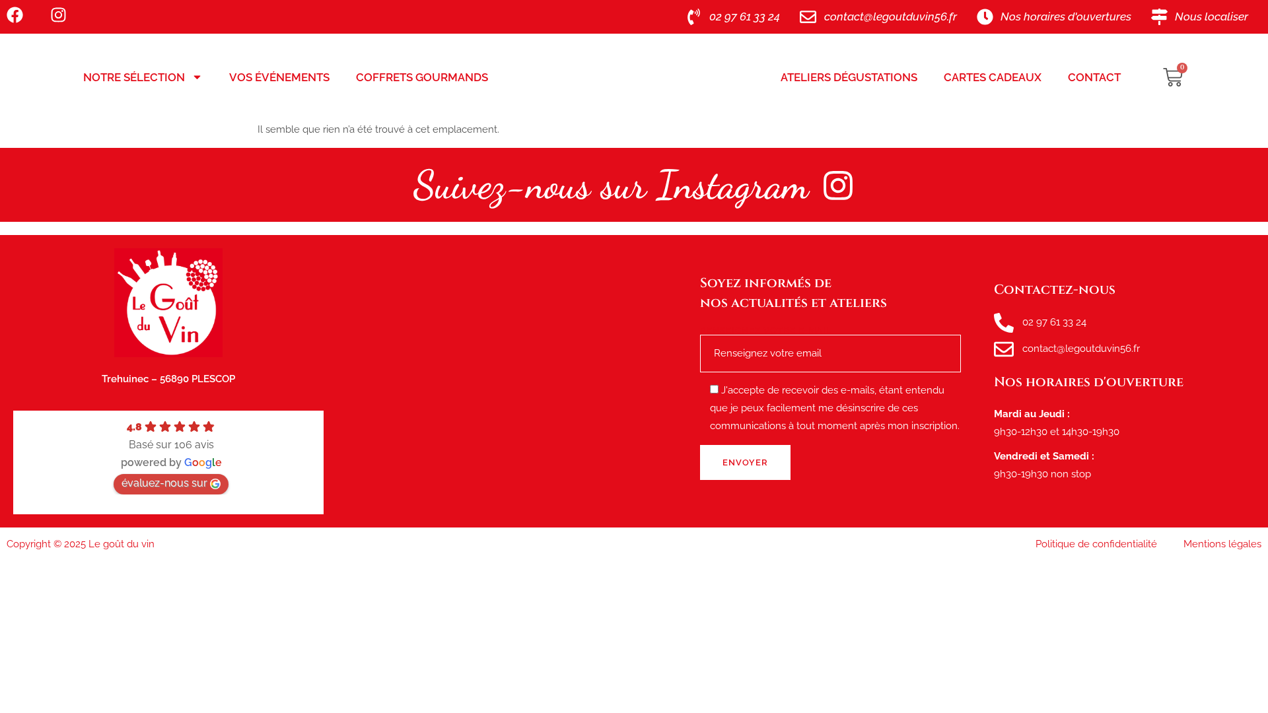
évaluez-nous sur (164, 483)
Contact (1094, 77)
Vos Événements (279, 77)
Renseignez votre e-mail (766, 330)
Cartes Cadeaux (992, 77)
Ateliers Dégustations (849, 77)
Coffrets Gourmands (422, 77)
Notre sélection (134, 77)
